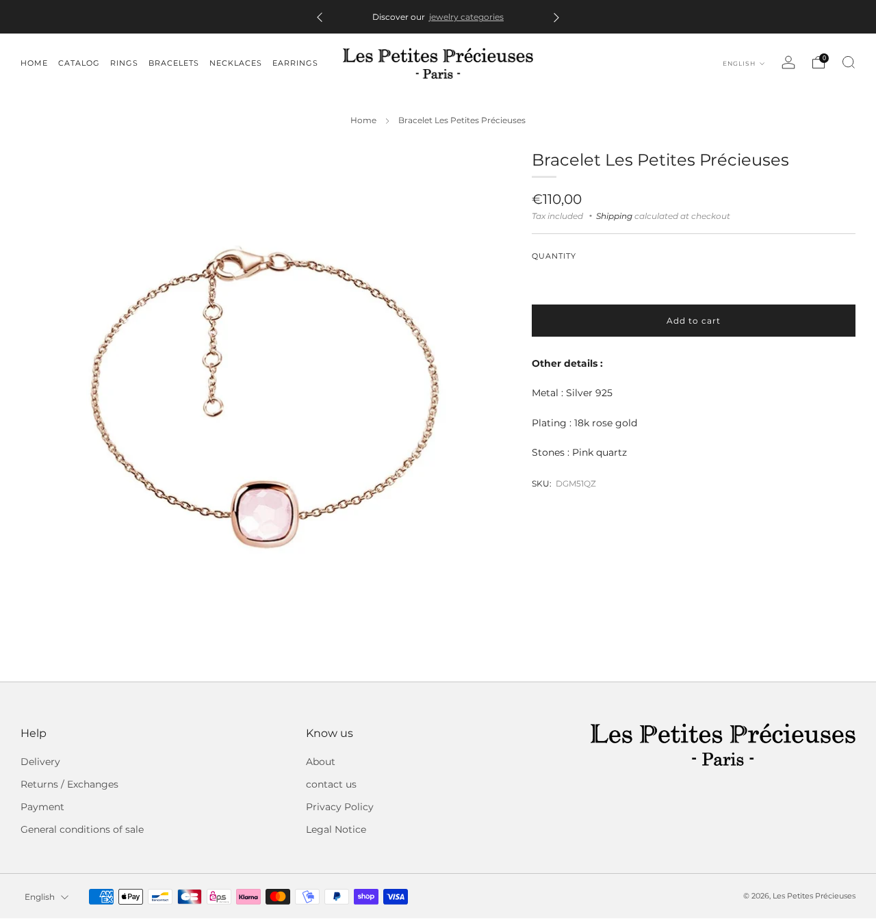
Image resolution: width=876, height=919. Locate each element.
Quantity (554, 256)
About (320, 761)
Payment (42, 806)
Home (363, 120)
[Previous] (319, 17)
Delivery (40, 761)
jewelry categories (466, 17)
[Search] (848, 62)
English (740, 63)
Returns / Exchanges (69, 784)
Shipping (614, 215)
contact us (331, 784)
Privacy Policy (340, 806)
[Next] (556, 17)
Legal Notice (336, 829)
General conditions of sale (82, 829)
